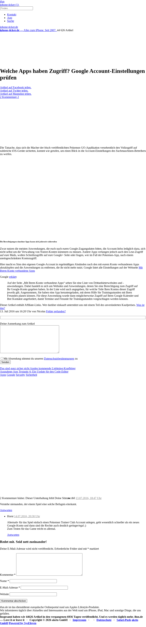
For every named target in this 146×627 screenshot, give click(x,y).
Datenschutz (104, 619)
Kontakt (11, 14)
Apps (3, 374)
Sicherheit (31, 374)
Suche (10, 20)
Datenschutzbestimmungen (59, 358)
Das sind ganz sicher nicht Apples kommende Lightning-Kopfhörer (37, 368)
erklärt (12, 276)
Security (20, 374)
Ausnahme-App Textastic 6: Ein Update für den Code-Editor (34, 371)
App (9, 17)
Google (11, 374)
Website (4, 594)
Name (4, 580)
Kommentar (7, 574)
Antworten (6, 510)
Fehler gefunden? (56, 311)
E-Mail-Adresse (10, 587)
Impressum (79, 619)
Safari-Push (124, 619)
